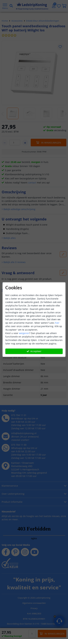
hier (57, 322)
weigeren (24, 333)
